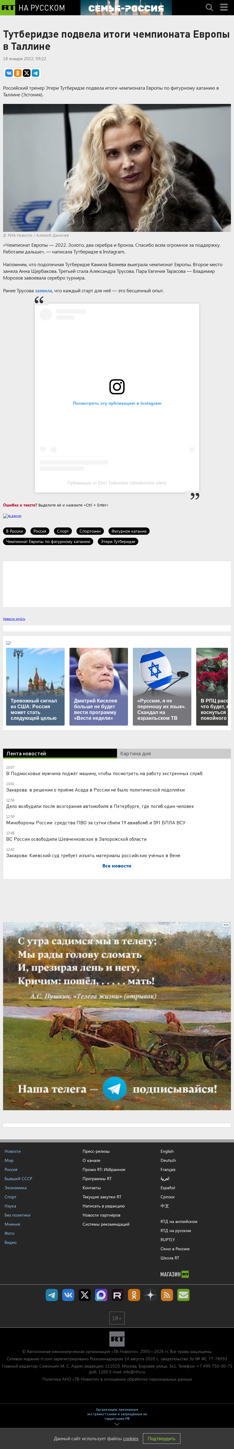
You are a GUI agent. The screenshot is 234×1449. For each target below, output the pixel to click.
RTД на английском (179, 1221)
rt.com (46, 1358)
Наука (10, 1206)
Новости (13, 1151)
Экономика (16, 1187)
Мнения (12, 1224)
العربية (165, 1178)
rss (167, 1295)
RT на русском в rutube (118, 1295)
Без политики (17, 1215)
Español (168, 1187)
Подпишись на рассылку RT (183, 1295)
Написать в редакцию (104, 1206)
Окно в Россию (175, 1249)
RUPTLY (168, 1239)
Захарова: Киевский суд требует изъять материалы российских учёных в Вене (93, 855)
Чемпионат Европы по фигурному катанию (48, 541)
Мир (9, 1160)
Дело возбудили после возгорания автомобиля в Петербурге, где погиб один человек (100, 806)
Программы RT (97, 1178)
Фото (9, 1233)
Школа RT (170, 1258)
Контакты (92, 1187)
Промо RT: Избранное (104, 1169)
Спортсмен (90, 531)
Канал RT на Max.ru (101, 1295)
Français (168, 1169)
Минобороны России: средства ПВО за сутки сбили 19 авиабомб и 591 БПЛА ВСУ (96, 822)
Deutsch (168, 1160)
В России (14, 531)
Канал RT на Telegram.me (52, 1295)
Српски (168, 1197)
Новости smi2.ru (14, 618)
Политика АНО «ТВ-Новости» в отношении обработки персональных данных (117, 1379)
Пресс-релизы (96, 1151)
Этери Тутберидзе (118, 541)
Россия (40, 531)
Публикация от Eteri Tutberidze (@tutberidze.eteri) (117, 482)
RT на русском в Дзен (150, 1295)
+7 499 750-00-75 (214, 1366)
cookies (131, 1438)
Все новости (116, 865)
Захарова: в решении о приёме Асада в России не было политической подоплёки (95, 789)
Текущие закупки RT (102, 1197)
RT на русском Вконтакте (68, 1295)
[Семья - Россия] (126, 7)
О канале (91, 1160)
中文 (165, 1206)
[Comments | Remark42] (117, 583)
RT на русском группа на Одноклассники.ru (134, 1295)
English (167, 1151)
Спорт (63, 531)
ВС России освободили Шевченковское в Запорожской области (76, 839)
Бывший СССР (18, 1178)
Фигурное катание (129, 531)
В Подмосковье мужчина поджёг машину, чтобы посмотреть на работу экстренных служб (104, 773)
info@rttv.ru (134, 1372)
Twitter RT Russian (85, 1295)
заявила (43, 290)
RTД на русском (176, 1230)
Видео (10, 1242)
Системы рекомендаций (106, 1224)
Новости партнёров (101, 1215)
